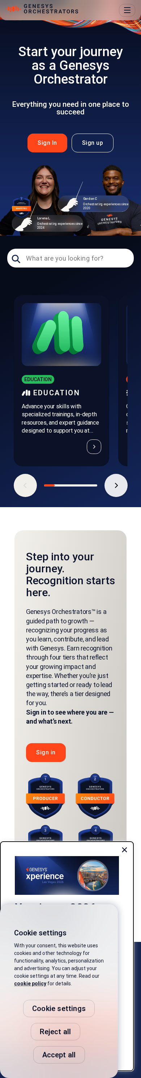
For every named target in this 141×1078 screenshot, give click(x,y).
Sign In (47, 142)
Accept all (59, 1054)
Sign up (92, 142)
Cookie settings (59, 1008)
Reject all (55, 1031)
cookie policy (30, 983)
